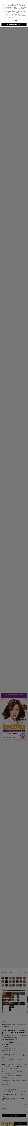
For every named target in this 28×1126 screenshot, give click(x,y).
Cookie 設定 (14, 20)
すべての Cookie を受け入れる (14, 24)
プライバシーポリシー (10, 17)
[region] (14, 13)
